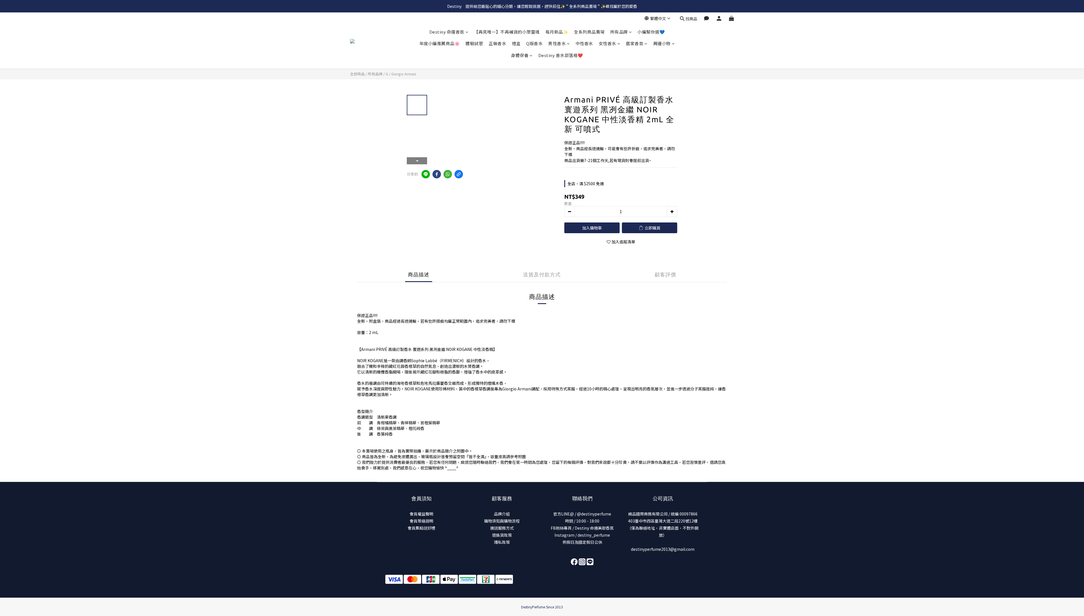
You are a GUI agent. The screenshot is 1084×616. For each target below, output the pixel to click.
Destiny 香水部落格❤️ (560, 55)
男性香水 (557, 44)
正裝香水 (497, 44)
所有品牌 (619, 32)
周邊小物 (662, 44)
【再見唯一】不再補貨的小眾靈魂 (507, 32)
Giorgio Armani (403, 74)
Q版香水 (534, 44)
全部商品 (357, 74)
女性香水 (607, 44)
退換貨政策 (502, 535)
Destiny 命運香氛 (446, 32)
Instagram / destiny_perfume (582, 535)
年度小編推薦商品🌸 (439, 44)
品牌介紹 (502, 514)
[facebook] (436, 174)
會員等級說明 (421, 521)
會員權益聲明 (421, 514)
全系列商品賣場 (589, 32)
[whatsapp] (447, 174)
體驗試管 (474, 44)
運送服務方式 (502, 528)
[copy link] (458, 174)
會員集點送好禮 (421, 528)
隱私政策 (502, 542)
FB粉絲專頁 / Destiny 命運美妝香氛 (582, 528)
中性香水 (584, 44)
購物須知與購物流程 (502, 521)
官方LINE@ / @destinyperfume (582, 514)
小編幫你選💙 (651, 32)
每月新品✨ (557, 32)
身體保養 (519, 55)
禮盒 (516, 44)
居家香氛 (634, 44)
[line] (425, 174)
